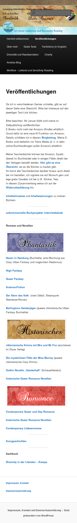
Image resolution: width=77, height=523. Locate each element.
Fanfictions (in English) (54, 46)
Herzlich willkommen (18, 38)
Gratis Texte (30, 46)
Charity (48, 54)
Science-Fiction (15, 287)
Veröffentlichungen (45, 38)
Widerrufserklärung (17, 187)
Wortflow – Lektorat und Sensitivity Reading (30, 70)
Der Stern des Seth (18, 295)
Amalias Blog (14, 62)
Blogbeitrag (49, 137)
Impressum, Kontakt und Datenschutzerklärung (34, 510)
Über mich (12, 46)
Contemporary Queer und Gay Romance (30, 411)
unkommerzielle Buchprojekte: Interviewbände (34, 213)
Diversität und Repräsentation (23, 54)
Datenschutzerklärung (18, 491)
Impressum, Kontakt (17, 483)
